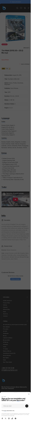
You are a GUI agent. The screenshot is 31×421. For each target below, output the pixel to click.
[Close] (29, 394)
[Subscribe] (26, 405)
